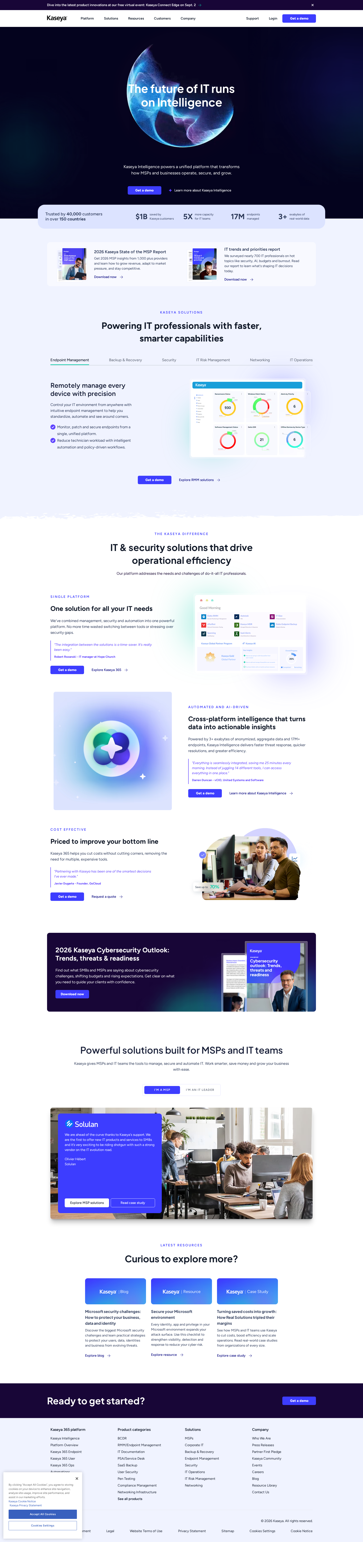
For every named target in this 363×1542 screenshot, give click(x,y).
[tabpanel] (181, 427)
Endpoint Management (202, 1458)
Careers (258, 1472)
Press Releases (263, 1445)
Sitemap (227, 1531)
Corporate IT (194, 1445)
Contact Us (260, 1492)
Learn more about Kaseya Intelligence (202, 190)
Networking (194, 1485)
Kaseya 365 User (62, 1458)
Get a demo (299, 18)
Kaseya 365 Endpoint (66, 1452)
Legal (110, 1531)
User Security (128, 1472)
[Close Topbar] (312, 5)
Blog (255, 1479)
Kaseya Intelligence (65, 1438)
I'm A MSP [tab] (162, 1090)
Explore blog (94, 1355)
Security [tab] (169, 360)
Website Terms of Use (146, 1531)
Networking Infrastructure (137, 1492)
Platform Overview (64, 1445)
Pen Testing (126, 1479)
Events (257, 1465)
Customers (162, 18)
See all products (130, 1499)
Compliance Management (137, 1485)
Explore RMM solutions (196, 480)
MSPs (189, 1438)
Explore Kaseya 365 (106, 670)
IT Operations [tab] (301, 360)
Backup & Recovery (199, 1452)
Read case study (133, 1203)
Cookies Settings (262, 1531)
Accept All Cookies (43, 1514)
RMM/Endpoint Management (139, 1445)
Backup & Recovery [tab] (125, 360)
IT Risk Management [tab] (213, 360)
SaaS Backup (127, 1465)
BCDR (122, 1438)
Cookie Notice (302, 1531)
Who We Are (261, 1438)
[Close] (77, 1478)
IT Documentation (131, 1452)
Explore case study (231, 1355)
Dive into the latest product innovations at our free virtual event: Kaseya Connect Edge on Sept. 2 (121, 5)
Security (191, 1465)
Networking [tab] (260, 360)
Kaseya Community (266, 1458)
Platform (87, 18)
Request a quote (104, 897)
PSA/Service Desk (131, 1458)
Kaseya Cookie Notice (22, 1501)
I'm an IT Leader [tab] (200, 1090)
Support (252, 18)
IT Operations (195, 1472)
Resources (136, 18)
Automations (60, 1472)
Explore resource (164, 1355)
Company (188, 18)
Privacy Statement (192, 1531)
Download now (105, 277)
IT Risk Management (200, 1479)
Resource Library (264, 1485)
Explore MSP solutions (87, 1203)
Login (273, 18)
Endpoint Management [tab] (69, 360)
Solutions (111, 18)
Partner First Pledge (266, 1452)
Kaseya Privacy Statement (26, 1505)
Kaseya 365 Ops (62, 1465)
